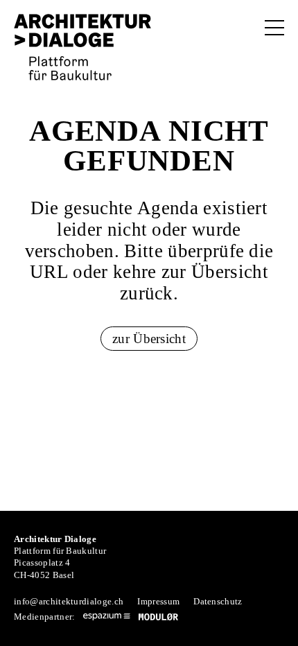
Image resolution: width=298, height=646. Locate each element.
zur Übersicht (149, 338)
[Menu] (274, 27)
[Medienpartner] (106, 617)
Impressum (158, 601)
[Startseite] (82, 47)
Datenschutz (218, 601)
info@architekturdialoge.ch (68, 601)
